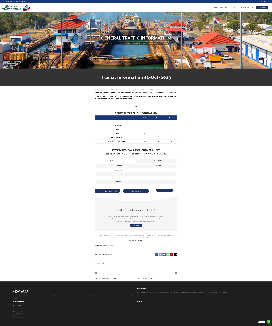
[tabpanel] (136, 174)
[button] (96, 273)
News (111, 245)
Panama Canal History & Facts (206, 292)
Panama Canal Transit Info (153, 292)
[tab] (115, 161)
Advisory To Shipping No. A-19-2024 (105, 278)
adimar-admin (99, 245)
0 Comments (104, 279)
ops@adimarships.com (21, 1)
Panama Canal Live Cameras (180, 292)
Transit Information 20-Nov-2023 (147, 278)
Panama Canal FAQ (141, 292)
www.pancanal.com (138, 240)
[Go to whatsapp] (268, 322)
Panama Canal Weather (192, 292)
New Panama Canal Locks (166, 292)
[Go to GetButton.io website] (268, 324)
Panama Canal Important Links (221, 292)
